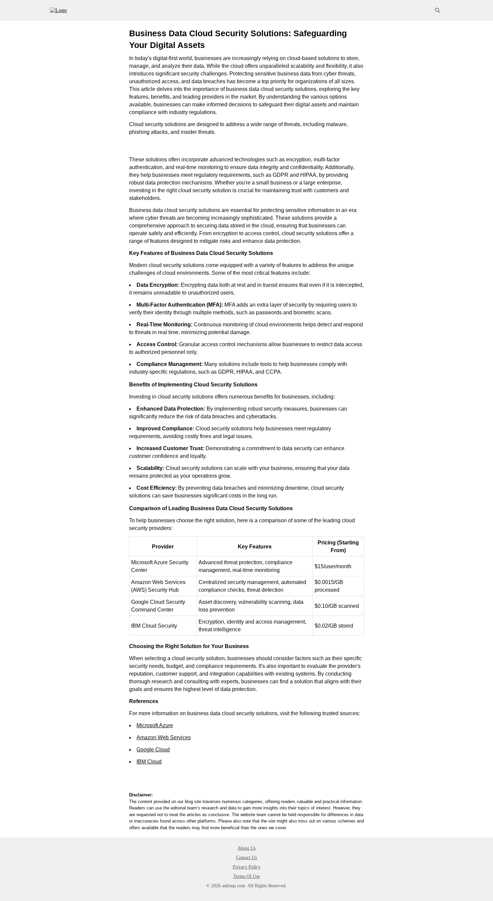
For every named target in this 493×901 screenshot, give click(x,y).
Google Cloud (153, 749)
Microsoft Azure (154, 725)
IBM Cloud (149, 761)
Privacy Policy (247, 866)
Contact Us (246, 857)
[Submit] (437, 10)
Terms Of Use (246, 876)
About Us (246, 848)
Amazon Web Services (163, 737)
